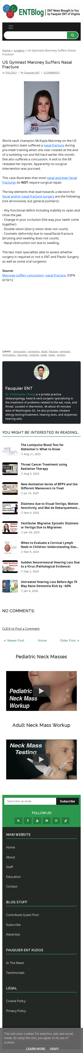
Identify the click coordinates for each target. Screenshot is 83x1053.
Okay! (54, 1049)
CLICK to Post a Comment (21, 629)
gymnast (65, 351)
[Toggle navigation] (11, 27)
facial (44, 351)
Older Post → (69, 640)
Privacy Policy (16, 1011)
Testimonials (15, 973)
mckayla (34, 355)
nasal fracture (54, 145)
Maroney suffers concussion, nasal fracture (34, 275)
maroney (22, 355)
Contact (12, 886)
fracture (53, 351)
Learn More (36, 1049)
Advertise (13, 934)
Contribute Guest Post (22, 915)
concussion (20, 351)
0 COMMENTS (52, 72)
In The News (15, 963)
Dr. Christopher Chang (20, 394)
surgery (61, 355)
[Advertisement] (41, 314)
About (10, 857)
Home (42, 640)
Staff (9, 867)
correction (34, 351)
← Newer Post (14, 640)
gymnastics (9, 355)
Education (13, 877)
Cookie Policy (15, 1001)
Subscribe (67, 801)
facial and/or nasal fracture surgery (28, 196)
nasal (44, 355)
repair (52, 355)
